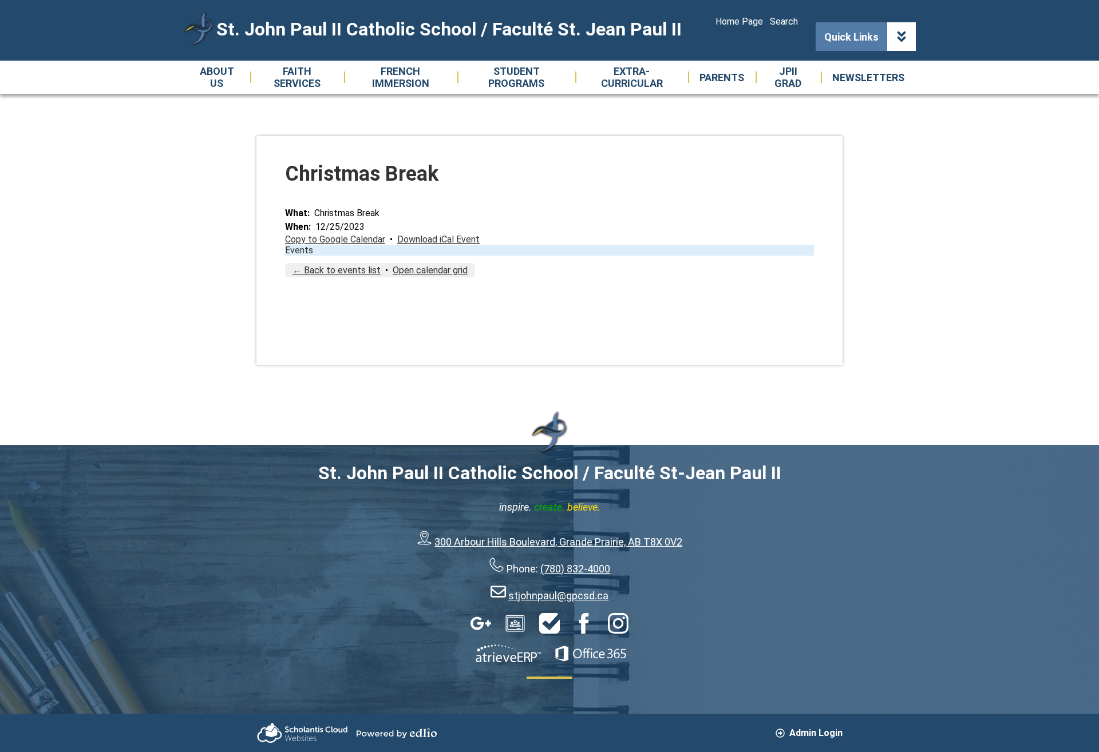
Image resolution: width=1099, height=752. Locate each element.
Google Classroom (515, 623)
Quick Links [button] (851, 37)
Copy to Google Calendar (335, 239)
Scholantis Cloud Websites (302, 733)
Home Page (739, 21)
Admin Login (816, 732)
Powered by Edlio (397, 733)
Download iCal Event (438, 239)
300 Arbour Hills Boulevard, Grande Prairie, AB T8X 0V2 (558, 542)
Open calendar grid (430, 270)
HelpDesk (549, 623)
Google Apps (480, 623)
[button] (216, 77)
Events (299, 250)
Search (784, 21)
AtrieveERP (508, 653)
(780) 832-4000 (575, 569)
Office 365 (590, 653)
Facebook (583, 623)
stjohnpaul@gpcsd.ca (558, 596)
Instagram (618, 623)
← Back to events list (336, 270)
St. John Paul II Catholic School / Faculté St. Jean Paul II (449, 29)
